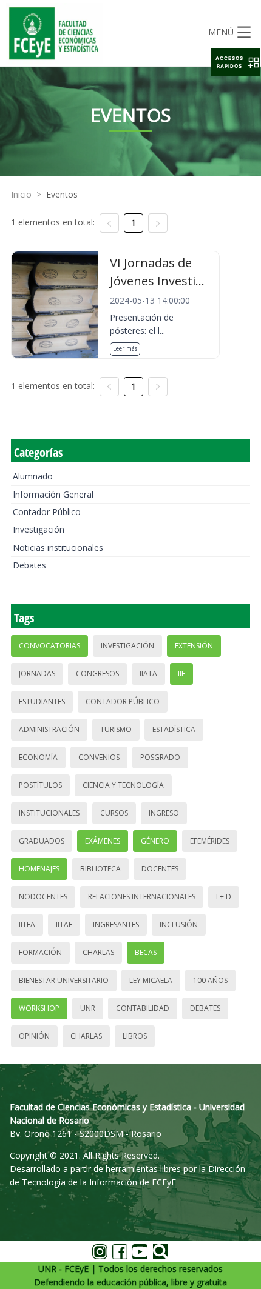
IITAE (64, 924)
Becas (146, 952)
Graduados (41, 841)
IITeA (27, 924)
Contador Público (47, 512)
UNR (87, 1008)
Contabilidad (142, 1008)
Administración (49, 729)
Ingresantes (116, 924)
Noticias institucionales (58, 547)
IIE (181, 673)
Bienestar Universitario (64, 980)
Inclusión (179, 924)
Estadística (173, 729)
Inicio (21, 194)
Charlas (98, 952)
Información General (53, 494)
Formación (40, 952)
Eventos (62, 194)
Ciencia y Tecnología (123, 785)
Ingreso (164, 813)
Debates (29, 565)
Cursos (114, 813)
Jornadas (37, 673)
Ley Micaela (150, 980)
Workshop (39, 1008)
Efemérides (209, 841)
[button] (235, 62)
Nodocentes (43, 896)
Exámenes (102, 841)
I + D (223, 896)
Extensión (194, 646)
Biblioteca (100, 869)
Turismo (116, 729)
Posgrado (160, 757)
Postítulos (40, 785)
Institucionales (49, 813)
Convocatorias (49, 646)
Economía (38, 757)
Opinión (34, 1036)
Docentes (159, 869)
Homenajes (39, 869)
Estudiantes (42, 701)
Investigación (38, 529)
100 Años (210, 980)
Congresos (97, 673)
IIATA (148, 673)
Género (155, 841)
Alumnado (33, 476)
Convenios (99, 757)
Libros (135, 1036)
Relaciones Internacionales (141, 896)
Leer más (125, 348)
